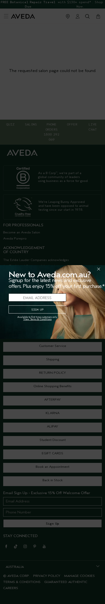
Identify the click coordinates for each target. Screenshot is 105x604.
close (86, 269)
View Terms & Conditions (37, 319)
